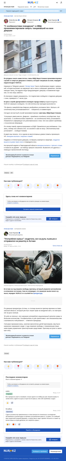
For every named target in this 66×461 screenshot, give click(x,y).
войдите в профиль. (13, 203)
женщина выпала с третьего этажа (49, 145)
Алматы (7, 172)
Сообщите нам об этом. (30, 164)
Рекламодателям (56, 451)
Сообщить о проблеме (40, 451)
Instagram (54, 218)
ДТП (35, 7)
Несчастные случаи (43, 7)
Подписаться (55, 155)
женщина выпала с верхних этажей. (20, 136)
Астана (7, 353)
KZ (57, 2)
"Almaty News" (30, 86)
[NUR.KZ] (33, 2)
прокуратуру (37, 293)
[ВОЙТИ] (61, 2)
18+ (12, 172)
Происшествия (9, 7)
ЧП (31, 7)
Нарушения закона (23, 7)
